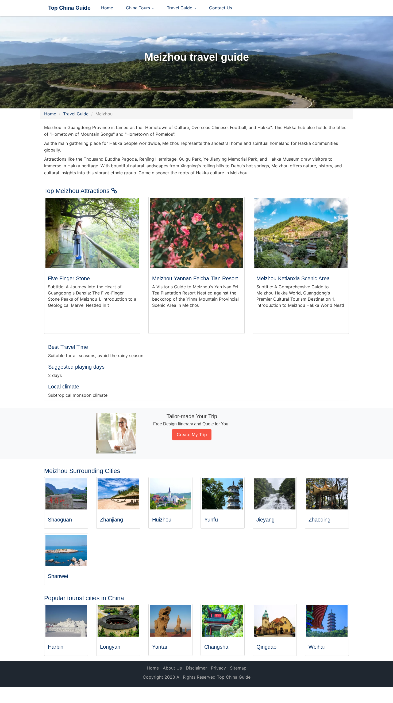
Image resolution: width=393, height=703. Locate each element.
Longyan (110, 647)
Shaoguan (60, 520)
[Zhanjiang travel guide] (118, 493)
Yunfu (211, 520)
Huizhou (161, 520)
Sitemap (238, 668)
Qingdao (266, 647)
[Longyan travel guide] (118, 620)
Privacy (218, 668)
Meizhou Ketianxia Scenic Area (293, 278)
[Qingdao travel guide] (274, 620)
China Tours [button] (138, 7)
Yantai (159, 647)
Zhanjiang (111, 520)
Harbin (55, 647)
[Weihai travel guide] (327, 620)
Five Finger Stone (69, 278)
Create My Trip (192, 434)
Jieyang (265, 520)
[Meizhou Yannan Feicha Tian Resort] (196, 233)
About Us (172, 668)
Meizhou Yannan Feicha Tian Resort (195, 278)
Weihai (317, 647)
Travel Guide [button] (180, 7)
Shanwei (58, 576)
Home (107, 7)
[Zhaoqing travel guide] (327, 493)
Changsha (216, 647)
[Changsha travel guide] (222, 620)
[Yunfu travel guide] (222, 493)
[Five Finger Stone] (92, 233)
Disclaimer (196, 668)
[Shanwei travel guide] (66, 550)
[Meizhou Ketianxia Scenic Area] (301, 233)
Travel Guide (75, 113)
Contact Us (220, 7)
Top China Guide (69, 8)
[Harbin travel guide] (66, 620)
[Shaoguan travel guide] (66, 493)
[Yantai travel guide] (170, 620)
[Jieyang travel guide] (274, 493)
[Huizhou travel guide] (170, 493)
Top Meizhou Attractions (77, 190)
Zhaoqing (319, 520)
